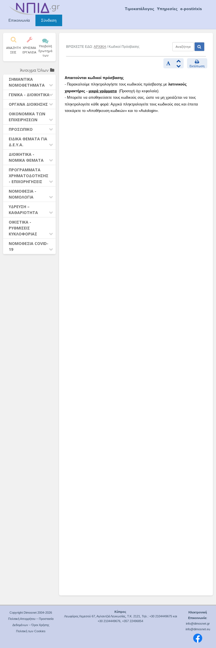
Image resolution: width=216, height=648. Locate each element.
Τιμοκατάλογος (139, 8)
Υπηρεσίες (167, 8)
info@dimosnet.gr (198, 623)
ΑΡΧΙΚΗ (100, 47)
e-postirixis (191, 8)
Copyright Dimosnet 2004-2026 (31, 612)
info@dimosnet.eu (198, 629)
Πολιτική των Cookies (31, 631)
